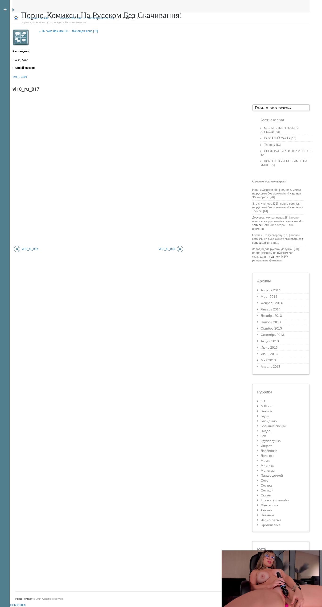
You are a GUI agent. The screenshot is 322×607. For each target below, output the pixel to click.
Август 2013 (270, 341)
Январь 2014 (271, 309)
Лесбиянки (269, 451)
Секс (264, 480)
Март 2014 (269, 296)
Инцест (266, 446)
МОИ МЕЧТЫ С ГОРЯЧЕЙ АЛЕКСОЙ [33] (279, 130)
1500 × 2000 (19, 76)
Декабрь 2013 (271, 316)
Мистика (267, 465)
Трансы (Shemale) (275, 500)
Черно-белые (271, 520)
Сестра (266, 485)
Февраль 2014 (272, 303)
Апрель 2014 (271, 290)
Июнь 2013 (269, 354)
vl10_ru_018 (167, 249)
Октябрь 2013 (271, 328)
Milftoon (266, 406)
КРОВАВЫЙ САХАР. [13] (280, 138)
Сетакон (267, 490)
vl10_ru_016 (30, 249)
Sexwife (266, 411)
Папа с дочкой (272, 475)
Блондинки (269, 421)
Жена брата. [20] (263, 197)
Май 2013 (268, 360)
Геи (263, 436)
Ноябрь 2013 (271, 322)
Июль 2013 (269, 347)
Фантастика (270, 505)
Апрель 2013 (271, 366)
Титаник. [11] (272, 144)
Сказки (266, 495)
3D (263, 401)
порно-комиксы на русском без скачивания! (101, 14)
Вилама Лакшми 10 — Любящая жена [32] (68, 31)
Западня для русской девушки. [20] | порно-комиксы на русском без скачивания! (276, 253)
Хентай (266, 510)
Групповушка (271, 441)
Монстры (268, 470)
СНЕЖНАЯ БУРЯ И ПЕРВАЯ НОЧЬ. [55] (286, 153)
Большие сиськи (273, 426)
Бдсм (265, 416)
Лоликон (267, 456)
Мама (265, 460)
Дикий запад (270, 242)
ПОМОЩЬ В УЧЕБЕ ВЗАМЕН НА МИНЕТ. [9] (283, 163)
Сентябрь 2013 (272, 335)
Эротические (271, 525)
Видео (265, 431)
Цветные (267, 515)
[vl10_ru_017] (20, 37)
